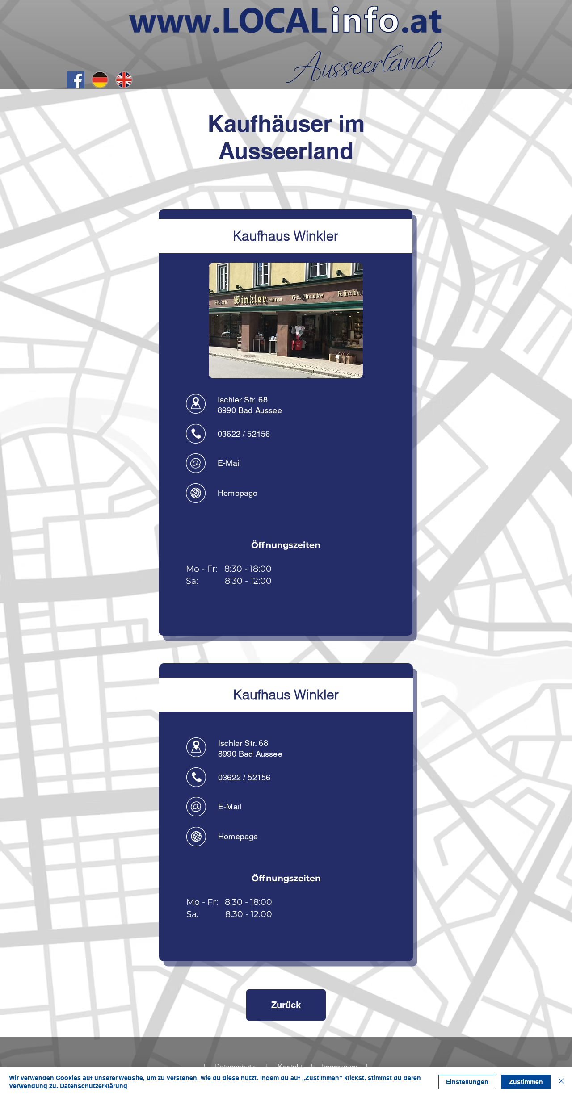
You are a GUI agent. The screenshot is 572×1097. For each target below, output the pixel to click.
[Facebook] (75, 79)
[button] (285, 320)
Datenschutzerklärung (93, 1085)
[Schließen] (561, 1082)
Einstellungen (467, 1081)
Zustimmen (526, 1081)
